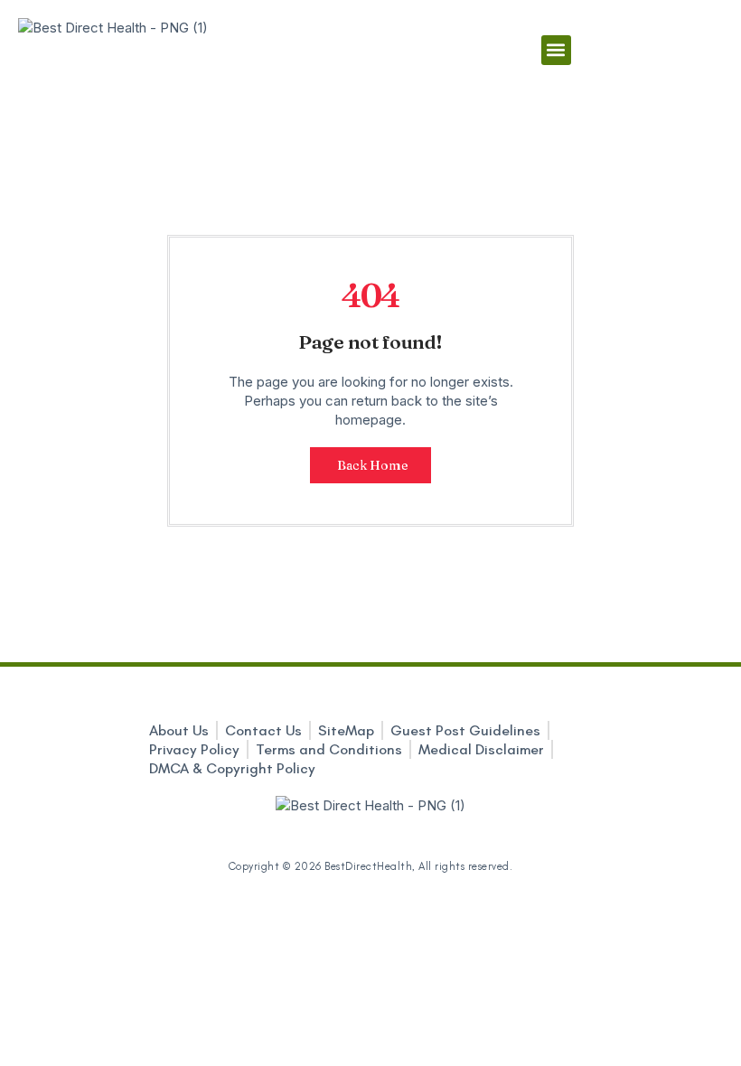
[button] (556, 50)
